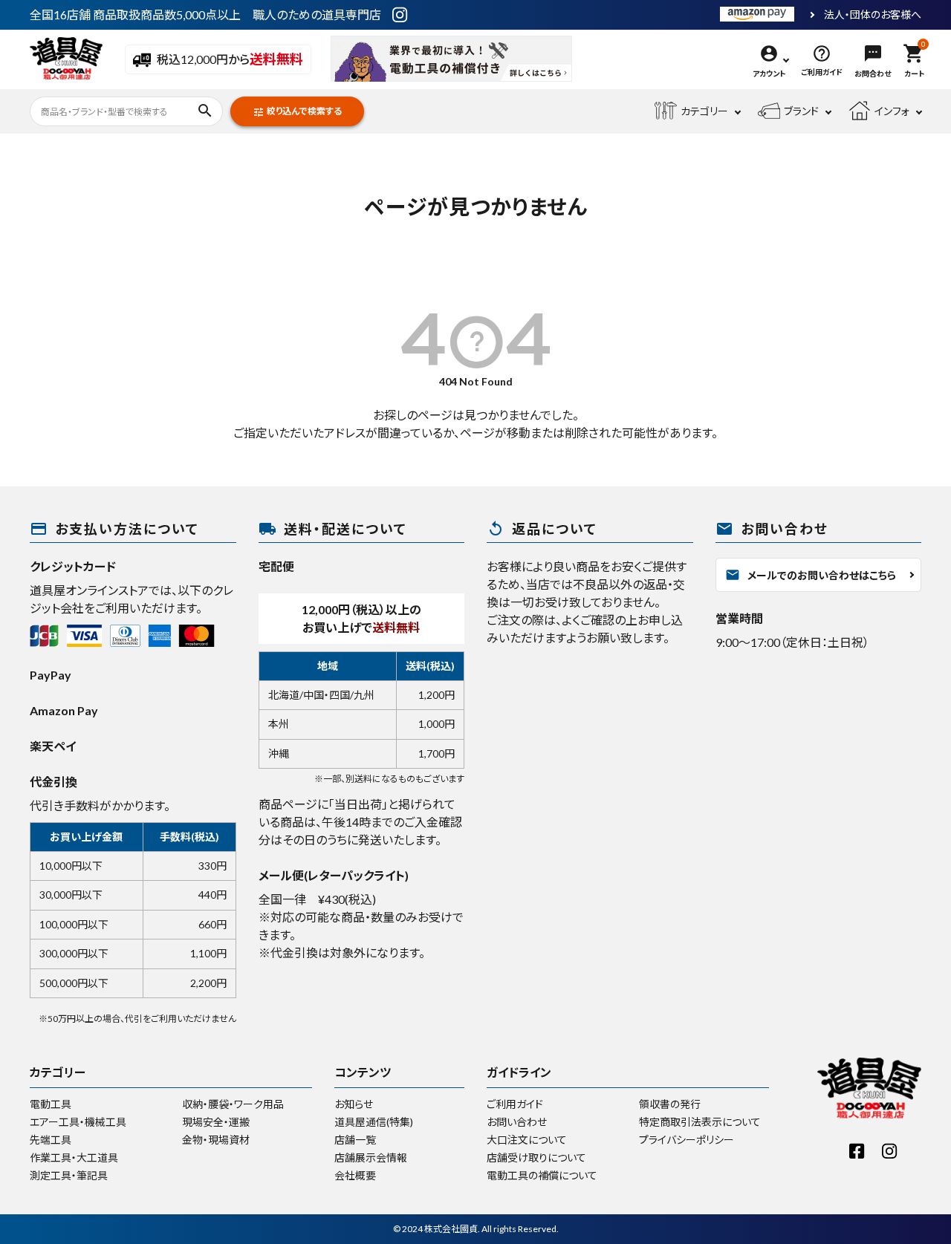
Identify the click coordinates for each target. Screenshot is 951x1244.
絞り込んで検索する (297, 111)
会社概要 (355, 1175)
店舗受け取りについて (536, 1157)
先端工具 (50, 1139)
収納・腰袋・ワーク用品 (233, 1104)
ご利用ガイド (515, 1104)
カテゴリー (704, 111)
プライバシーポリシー (686, 1139)
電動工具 (50, 1104)
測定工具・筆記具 (69, 1175)
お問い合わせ (517, 1122)
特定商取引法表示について (700, 1122)
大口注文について (527, 1139)
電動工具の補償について (542, 1175)
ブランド (801, 111)
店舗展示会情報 (370, 1157)
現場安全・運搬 (216, 1122)
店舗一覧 (355, 1139)
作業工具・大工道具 (74, 1157)
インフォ (891, 111)
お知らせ (353, 1104)
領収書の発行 (670, 1104)
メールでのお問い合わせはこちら (810, 574)
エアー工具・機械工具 (78, 1122)
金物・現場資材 (216, 1139)
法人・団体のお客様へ (872, 15)
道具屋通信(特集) (373, 1122)
